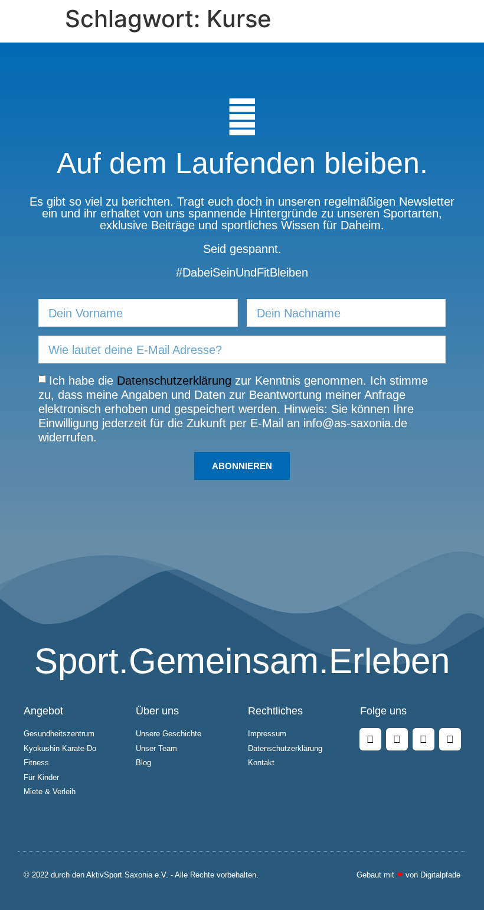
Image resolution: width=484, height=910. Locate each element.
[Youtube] (423, 739)
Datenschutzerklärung (174, 380)
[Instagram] (397, 739)
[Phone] (450, 739)
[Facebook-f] (370, 739)
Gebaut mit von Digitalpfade (408, 874)
